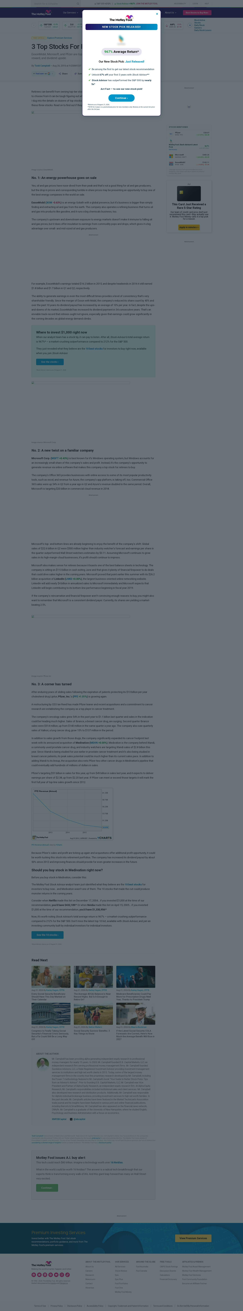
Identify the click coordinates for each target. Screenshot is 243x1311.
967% (121, 52)
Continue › (121, 98)
